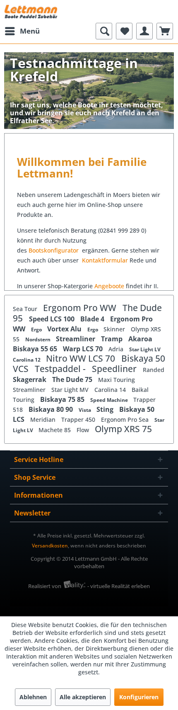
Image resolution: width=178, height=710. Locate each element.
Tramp (112, 338)
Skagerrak (30, 379)
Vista (85, 409)
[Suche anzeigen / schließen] (104, 31)
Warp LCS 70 (83, 348)
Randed (153, 370)
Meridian (43, 419)
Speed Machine (109, 400)
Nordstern (38, 339)
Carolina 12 (27, 359)
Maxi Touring (116, 380)
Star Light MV (70, 390)
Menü (30, 31)
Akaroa (140, 338)
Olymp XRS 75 (123, 429)
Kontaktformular (105, 260)
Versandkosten (50, 545)
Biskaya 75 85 (63, 399)
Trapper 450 (79, 419)
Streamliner (76, 338)
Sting (105, 409)
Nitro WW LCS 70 (81, 358)
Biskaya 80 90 (52, 409)
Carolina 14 (110, 390)
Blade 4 (93, 318)
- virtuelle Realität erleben (118, 586)
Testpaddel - (61, 368)
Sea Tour (26, 309)
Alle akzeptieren (83, 697)
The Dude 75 (73, 379)
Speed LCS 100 (52, 318)
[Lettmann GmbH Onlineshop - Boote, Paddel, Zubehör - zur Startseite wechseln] (31, 11)
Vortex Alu (65, 328)
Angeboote (109, 286)
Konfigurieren (139, 697)
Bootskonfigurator (54, 250)
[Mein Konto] (144, 31)
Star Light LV (145, 349)
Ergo (37, 329)
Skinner (115, 329)
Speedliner (115, 368)
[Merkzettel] (124, 31)
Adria (116, 349)
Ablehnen (33, 697)
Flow (84, 430)
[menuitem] (22, 31)
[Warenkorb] (164, 31)
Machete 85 (55, 430)
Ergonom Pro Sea (125, 419)
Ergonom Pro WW (80, 308)
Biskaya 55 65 (36, 348)
